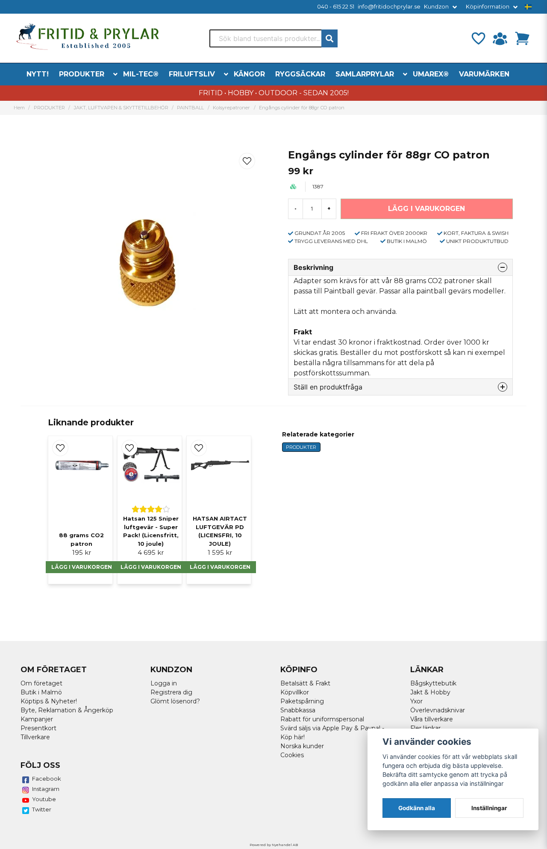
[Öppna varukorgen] (522, 38)
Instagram (45, 788)
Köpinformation (487, 6)
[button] (528, 7)
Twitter (41, 809)
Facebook (46, 778)
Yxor (416, 701)
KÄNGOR (249, 74)
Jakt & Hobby (430, 692)
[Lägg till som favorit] (478, 38)
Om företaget (41, 683)
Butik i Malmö (41, 692)
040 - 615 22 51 (335, 6)
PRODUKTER (81, 74)
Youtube (44, 799)
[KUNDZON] (500, 38)
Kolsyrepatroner (231, 108)
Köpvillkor (294, 692)
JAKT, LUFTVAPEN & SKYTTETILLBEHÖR (121, 108)
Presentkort (38, 728)
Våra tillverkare (431, 719)
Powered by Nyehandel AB (274, 845)
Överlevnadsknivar (437, 710)
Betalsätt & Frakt (305, 683)
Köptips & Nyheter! (49, 701)
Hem (19, 108)
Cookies (292, 755)
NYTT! (37, 74)
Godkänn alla (416, 808)
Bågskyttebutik (433, 683)
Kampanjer (37, 719)
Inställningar (489, 808)
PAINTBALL (190, 108)
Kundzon (436, 6)
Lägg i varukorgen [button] (151, 567)
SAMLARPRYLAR (364, 74)
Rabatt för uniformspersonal (322, 719)
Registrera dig (171, 692)
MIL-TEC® (141, 74)
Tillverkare (35, 737)
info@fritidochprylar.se (389, 6)
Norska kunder (302, 746)
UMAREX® (431, 74)
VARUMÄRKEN (484, 74)
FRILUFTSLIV (192, 74)
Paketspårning (302, 701)
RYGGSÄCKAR (300, 74)
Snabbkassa (297, 710)
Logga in (163, 683)
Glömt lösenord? (175, 701)
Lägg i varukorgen (81, 567)
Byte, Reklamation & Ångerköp (67, 710)
